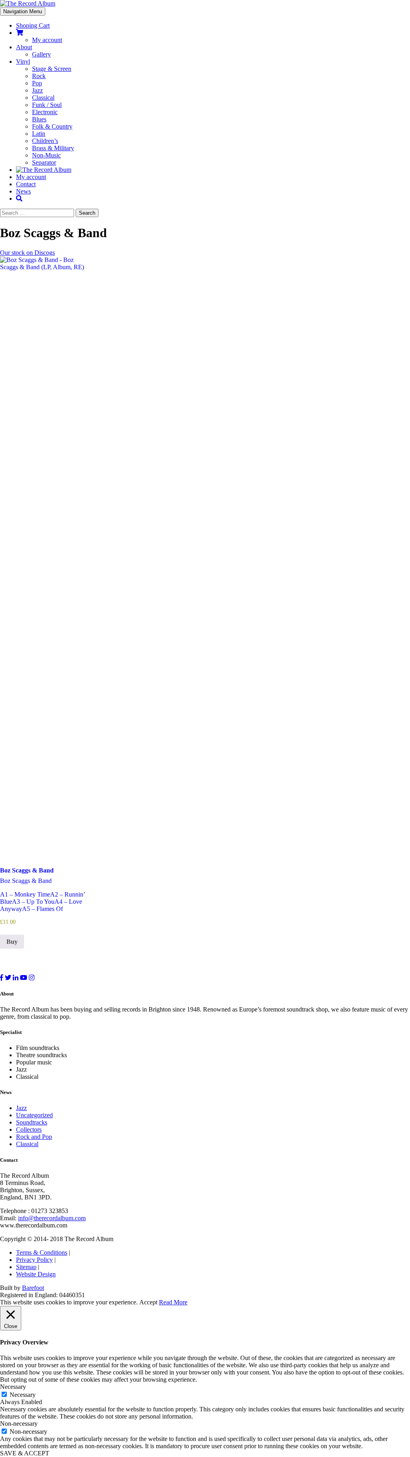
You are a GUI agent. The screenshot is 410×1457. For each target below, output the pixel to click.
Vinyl (23, 61)
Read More (173, 1302)
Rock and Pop (34, 1136)
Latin (38, 133)
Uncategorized (34, 1115)
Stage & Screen (51, 68)
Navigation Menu (22, 11)
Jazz (37, 90)
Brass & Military (53, 148)
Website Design (36, 1274)
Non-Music (46, 155)
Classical (43, 97)
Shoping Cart (33, 25)
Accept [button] (148, 1302)
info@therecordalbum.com (52, 1218)
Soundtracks (31, 1122)
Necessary (23, 1394)
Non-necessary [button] (19, 1423)
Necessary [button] (13, 1386)
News (23, 191)
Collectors (29, 1129)
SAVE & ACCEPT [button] (24, 1453)
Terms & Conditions (41, 1252)
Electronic (45, 112)
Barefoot (33, 1287)
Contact (26, 184)
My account (47, 39)
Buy (12, 941)
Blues (39, 119)
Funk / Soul (47, 104)
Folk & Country (52, 126)
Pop (37, 83)
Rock (39, 76)
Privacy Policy (34, 1259)
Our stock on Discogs (27, 252)
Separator (44, 162)
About (24, 47)
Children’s (45, 140)
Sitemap (26, 1267)
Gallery (41, 54)
